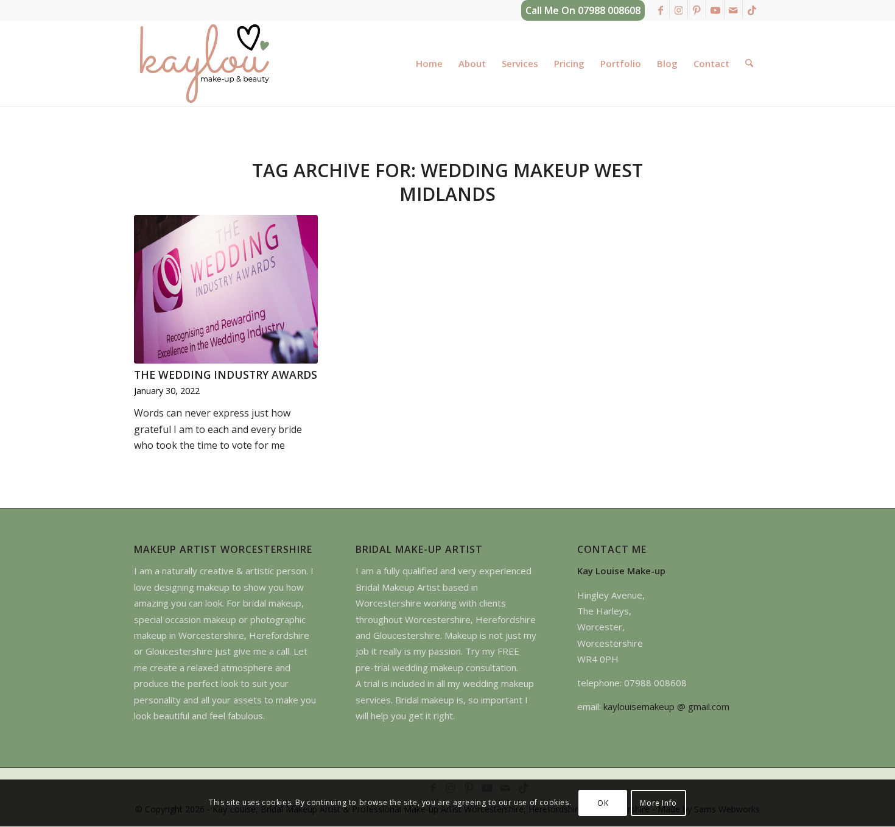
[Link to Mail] (733, 9)
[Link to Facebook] (660, 9)
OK (602, 803)
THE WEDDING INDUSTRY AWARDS (225, 374)
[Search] (749, 63)
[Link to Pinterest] (697, 9)
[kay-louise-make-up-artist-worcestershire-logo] (204, 63)
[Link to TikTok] (752, 9)
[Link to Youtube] (715, 9)
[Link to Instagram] (678, 9)
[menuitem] (429, 63)
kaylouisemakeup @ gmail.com (666, 706)
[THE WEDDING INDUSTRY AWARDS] (226, 289)
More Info (658, 803)
